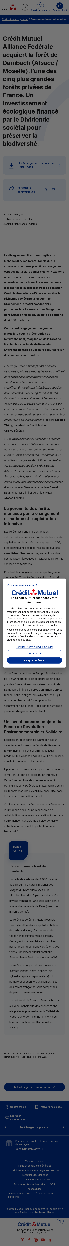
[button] (34, 660)
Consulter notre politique (34, 646)
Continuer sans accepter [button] (21, 585)
